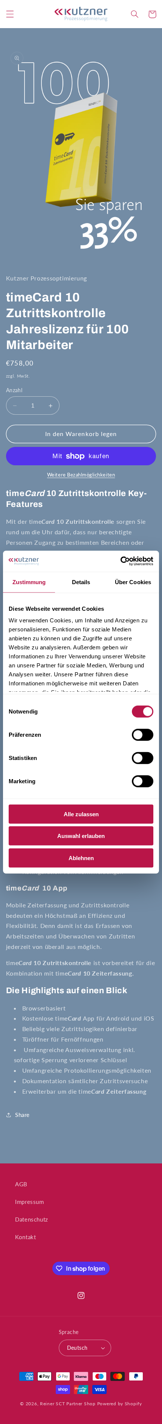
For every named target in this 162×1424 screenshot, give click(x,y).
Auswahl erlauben (81, 836)
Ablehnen (81, 857)
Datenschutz (31, 1219)
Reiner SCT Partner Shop (68, 1403)
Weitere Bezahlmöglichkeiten (81, 475)
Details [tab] (81, 582)
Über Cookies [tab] (133, 582)
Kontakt (25, 1237)
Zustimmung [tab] (29, 582)
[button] (9, 14)
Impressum (29, 1201)
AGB (21, 1184)
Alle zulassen (81, 814)
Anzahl (14, 390)
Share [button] (22, 1114)
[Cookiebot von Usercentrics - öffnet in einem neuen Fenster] (120, 561)
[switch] (142, 734)
